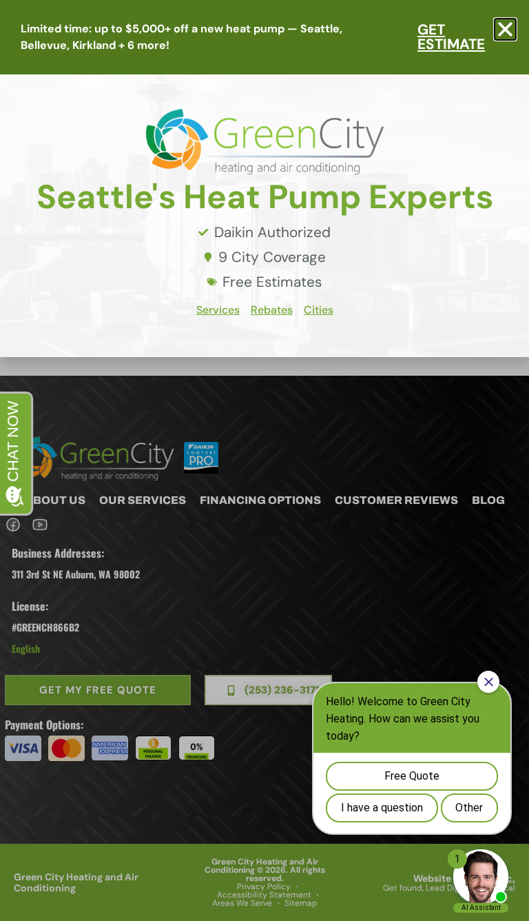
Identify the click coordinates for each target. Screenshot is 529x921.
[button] (505, 29)
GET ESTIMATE (451, 36)
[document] (264, 460)
